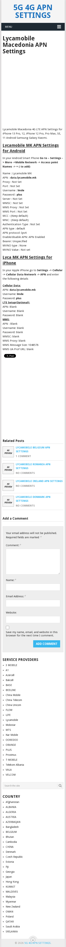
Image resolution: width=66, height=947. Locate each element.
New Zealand (13, 906)
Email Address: (16, 596)
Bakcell (9, 680)
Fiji (7, 866)
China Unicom (13, 705)
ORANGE (11, 744)
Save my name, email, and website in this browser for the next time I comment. (32, 633)
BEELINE (11, 690)
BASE (9, 685)
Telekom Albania (15, 764)
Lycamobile (12, 719)
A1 (7, 670)
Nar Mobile (12, 734)
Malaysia (10, 896)
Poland (10, 916)
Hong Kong (12, 881)
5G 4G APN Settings (33, 11)
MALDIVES (12, 891)
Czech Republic (14, 856)
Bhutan (10, 836)
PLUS (9, 749)
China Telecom (14, 700)
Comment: (13, 545)
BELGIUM (11, 831)
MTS (8, 729)
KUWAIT (10, 886)
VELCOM (11, 774)
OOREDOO (12, 739)
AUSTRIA (11, 816)
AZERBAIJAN (13, 821)
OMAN (9, 911)
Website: (11, 612)
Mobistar (11, 724)
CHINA (10, 846)
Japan (9, 876)
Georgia (10, 871)
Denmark (11, 851)
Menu (8, 26)
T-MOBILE (11, 759)
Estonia (10, 861)
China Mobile (13, 695)
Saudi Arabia (13, 926)
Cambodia (11, 841)
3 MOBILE (11, 665)
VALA (9, 769)
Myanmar (11, 901)
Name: (11, 580)
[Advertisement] (33, 90)
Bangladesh (12, 826)
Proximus (11, 754)
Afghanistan (12, 802)
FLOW (9, 709)
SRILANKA (12, 931)
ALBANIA (11, 807)
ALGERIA (11, 812)
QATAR (10, 921)
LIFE (8, 714)
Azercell (10, 675)
